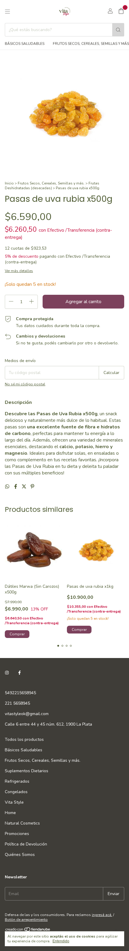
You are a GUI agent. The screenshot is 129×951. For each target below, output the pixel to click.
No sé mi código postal (25, 384)
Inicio (9, 183)
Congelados (16, 792)
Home (10, 813)
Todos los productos (24, 739)
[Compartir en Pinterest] (32, 486)
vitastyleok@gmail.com (27, 714)
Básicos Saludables (24, 43)
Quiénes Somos (20, 854)
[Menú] (7, 11)
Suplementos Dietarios (26, 771)
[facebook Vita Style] (19, 673)
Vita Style (14, 802)
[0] (121, 12)
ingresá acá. (102, 914)
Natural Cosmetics (22, 823)
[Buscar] (118, 29)
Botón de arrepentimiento (26, 919)
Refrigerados (17, 781)
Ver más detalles (19, 270)
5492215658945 (20, 693)
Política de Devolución (26, 844)
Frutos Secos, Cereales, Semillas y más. (51, 183)
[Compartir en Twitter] (25, 486)
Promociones (17, 833)
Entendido (60, 941)
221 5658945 (17, 703)
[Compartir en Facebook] (16, 486)
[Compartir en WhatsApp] (8, 486)
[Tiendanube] (28, 930)
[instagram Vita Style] (7, 673)
